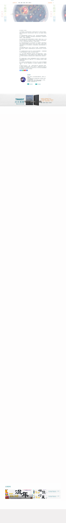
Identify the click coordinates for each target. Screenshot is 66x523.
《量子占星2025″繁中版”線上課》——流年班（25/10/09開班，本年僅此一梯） (16, 495)
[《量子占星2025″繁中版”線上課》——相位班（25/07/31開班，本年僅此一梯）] (40, 492)
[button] (50, 3)
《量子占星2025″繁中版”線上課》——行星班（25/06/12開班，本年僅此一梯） (53, 496)
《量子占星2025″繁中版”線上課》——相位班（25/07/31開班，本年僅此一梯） (53, 491)
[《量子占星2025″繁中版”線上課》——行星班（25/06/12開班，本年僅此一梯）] (40, 497)
